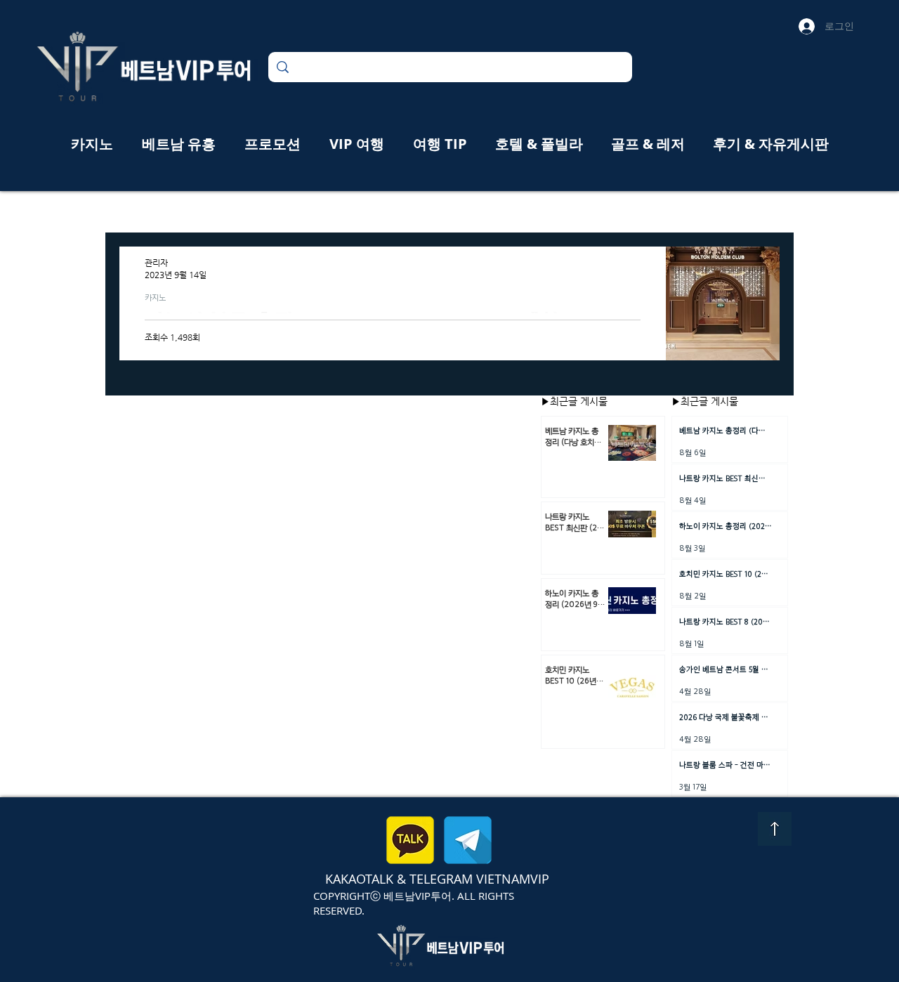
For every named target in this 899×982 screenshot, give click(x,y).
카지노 (155, 297)
